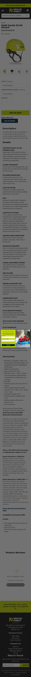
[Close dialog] (29, 330)
